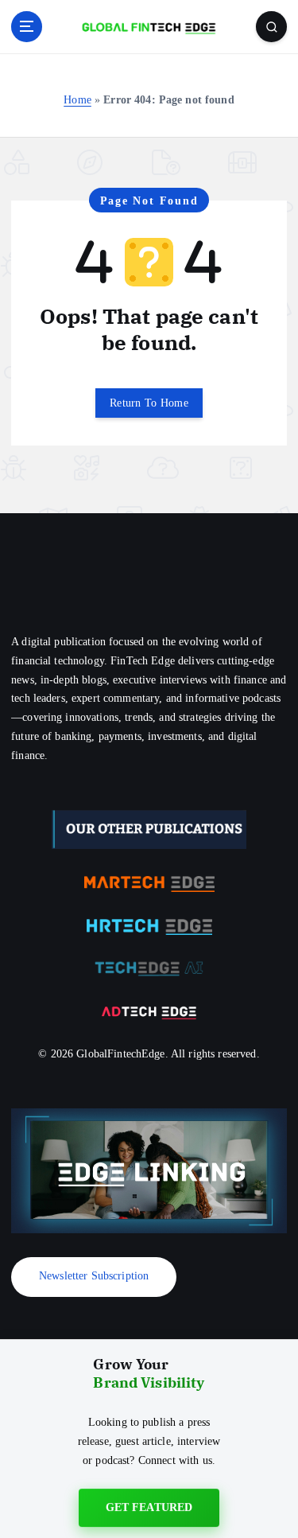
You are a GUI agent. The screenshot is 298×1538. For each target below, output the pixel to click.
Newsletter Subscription (94, 1275)
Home (77, 99)
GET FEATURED (149, 1510)
